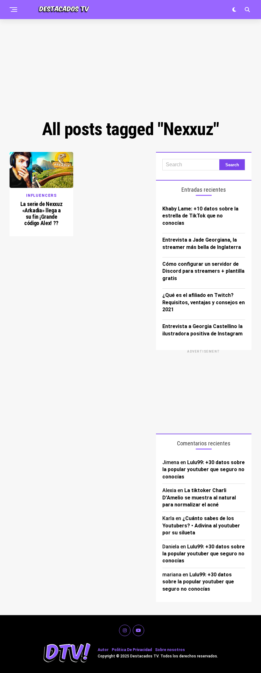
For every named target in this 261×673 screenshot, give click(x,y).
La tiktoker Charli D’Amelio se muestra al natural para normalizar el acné (199, 497)
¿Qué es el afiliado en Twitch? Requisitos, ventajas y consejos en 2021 (203, 302)
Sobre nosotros (170, 650)
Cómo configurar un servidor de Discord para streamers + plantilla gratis (203, 271)
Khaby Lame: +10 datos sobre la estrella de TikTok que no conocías (200, 216)
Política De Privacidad (132, 650)
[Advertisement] (130, 68)
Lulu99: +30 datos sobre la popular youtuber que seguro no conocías (203, 469)
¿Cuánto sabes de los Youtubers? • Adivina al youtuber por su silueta (201, 525)
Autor (103, 650)
